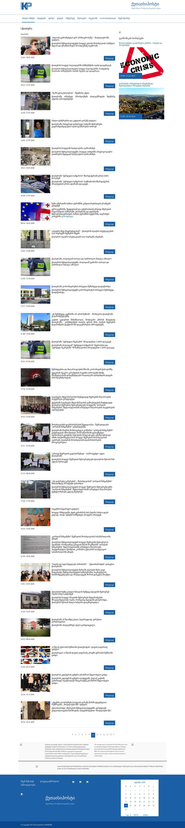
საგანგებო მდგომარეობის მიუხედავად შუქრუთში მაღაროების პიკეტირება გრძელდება (81, 398)
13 (107, 734)
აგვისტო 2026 (139, 782)
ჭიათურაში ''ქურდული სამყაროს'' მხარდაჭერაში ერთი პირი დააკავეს (80, 177)
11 (100, 734)
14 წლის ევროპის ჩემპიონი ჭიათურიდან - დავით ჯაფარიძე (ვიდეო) (79, 648)
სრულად (109, 58)
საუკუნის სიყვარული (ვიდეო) (65, 509)
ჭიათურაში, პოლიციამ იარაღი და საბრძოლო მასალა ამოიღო (82, 259)
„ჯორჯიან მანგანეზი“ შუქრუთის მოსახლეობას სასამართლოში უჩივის (81, 537)
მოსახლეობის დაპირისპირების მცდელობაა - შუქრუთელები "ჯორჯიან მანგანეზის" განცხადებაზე (80, 426)
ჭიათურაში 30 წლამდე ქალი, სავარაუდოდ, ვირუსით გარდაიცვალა (76, 620)
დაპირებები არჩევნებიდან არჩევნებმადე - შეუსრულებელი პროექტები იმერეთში (136, 85)
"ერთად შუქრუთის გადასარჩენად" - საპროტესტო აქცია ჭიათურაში (78, 455)
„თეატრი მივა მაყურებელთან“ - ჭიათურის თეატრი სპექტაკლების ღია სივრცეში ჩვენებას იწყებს (82, 232)
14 (111, 734)
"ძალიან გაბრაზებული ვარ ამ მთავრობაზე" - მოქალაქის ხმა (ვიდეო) (80, 39)
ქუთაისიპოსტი (145, 4)
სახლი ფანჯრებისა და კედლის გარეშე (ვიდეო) (74, 121)
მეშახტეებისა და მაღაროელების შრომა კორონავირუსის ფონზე (82, 369)
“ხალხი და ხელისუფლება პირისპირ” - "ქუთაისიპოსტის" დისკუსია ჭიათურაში (83, 565)
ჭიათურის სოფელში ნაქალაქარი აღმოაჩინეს (73, 148)
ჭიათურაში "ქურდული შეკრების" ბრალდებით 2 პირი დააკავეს (81, 342)
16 (153, 798)
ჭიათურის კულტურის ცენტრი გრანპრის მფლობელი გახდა (79, 675)
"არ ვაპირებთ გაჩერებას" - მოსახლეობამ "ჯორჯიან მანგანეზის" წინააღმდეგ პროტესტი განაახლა (82, 482)
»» (156, 782)
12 (104, 734)
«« (123, 782)
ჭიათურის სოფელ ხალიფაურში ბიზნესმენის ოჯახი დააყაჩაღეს (81, 65)
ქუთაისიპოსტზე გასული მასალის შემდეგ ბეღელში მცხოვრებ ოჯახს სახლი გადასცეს (80, 593)
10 (97, 734)
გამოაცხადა (67, 216)
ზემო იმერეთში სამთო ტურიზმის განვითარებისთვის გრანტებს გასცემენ (81, 204)
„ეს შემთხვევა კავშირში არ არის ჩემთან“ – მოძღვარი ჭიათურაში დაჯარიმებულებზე (82, 315)
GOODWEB (48, 825)
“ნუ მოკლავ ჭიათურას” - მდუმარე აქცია (70, 93)
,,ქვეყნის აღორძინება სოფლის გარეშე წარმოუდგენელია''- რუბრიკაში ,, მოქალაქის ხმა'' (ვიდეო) (79, 703)
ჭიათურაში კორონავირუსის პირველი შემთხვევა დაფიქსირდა (81, 286)
